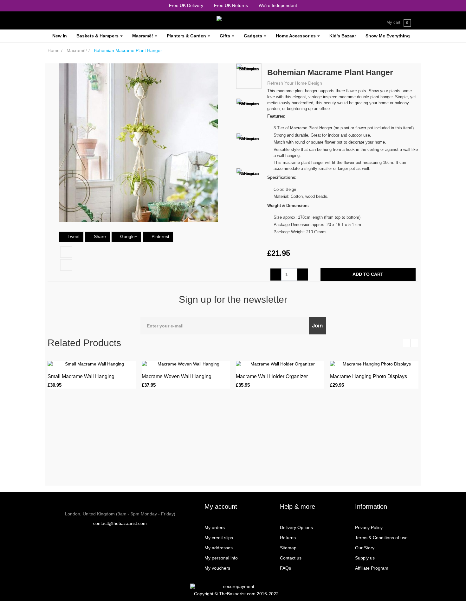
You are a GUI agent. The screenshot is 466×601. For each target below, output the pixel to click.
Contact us (290, 557)
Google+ (128, 236)
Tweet (73, 236)
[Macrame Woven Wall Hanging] (186, 364)
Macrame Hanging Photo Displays (368, 376)
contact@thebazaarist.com (120, 523)
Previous (249, 66)
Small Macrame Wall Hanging (81, 376)
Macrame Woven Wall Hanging (176, 376)
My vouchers (217, 568)
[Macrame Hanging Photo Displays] (374, 364)
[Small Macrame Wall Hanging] (92, 364)
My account (220, 506)
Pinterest (159, 236)
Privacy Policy (369, 527)
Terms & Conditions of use (381, 537)
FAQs (285, 568)
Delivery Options (296, 527)
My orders (214, 527)
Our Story (364, 547)
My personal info (221, 557)
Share (99, 236)
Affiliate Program (371, 568)
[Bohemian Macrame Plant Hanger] (249, 76)
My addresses (218, 547)
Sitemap (288, 547)
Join (317, 326)
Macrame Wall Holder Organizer (272, 376)
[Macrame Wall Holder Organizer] (280, 364)
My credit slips (218, 537)
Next (249, 200)
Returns (288, 537)
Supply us (365, 557)
